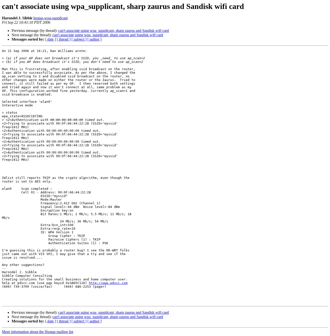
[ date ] (50, 39)
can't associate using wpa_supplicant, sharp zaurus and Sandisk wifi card (113, 31)
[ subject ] (79, 39)
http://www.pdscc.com (108, 283)
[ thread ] (64, 39)
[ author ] (94, 39)
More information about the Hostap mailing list (37, 332)
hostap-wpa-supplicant (50, 18)
